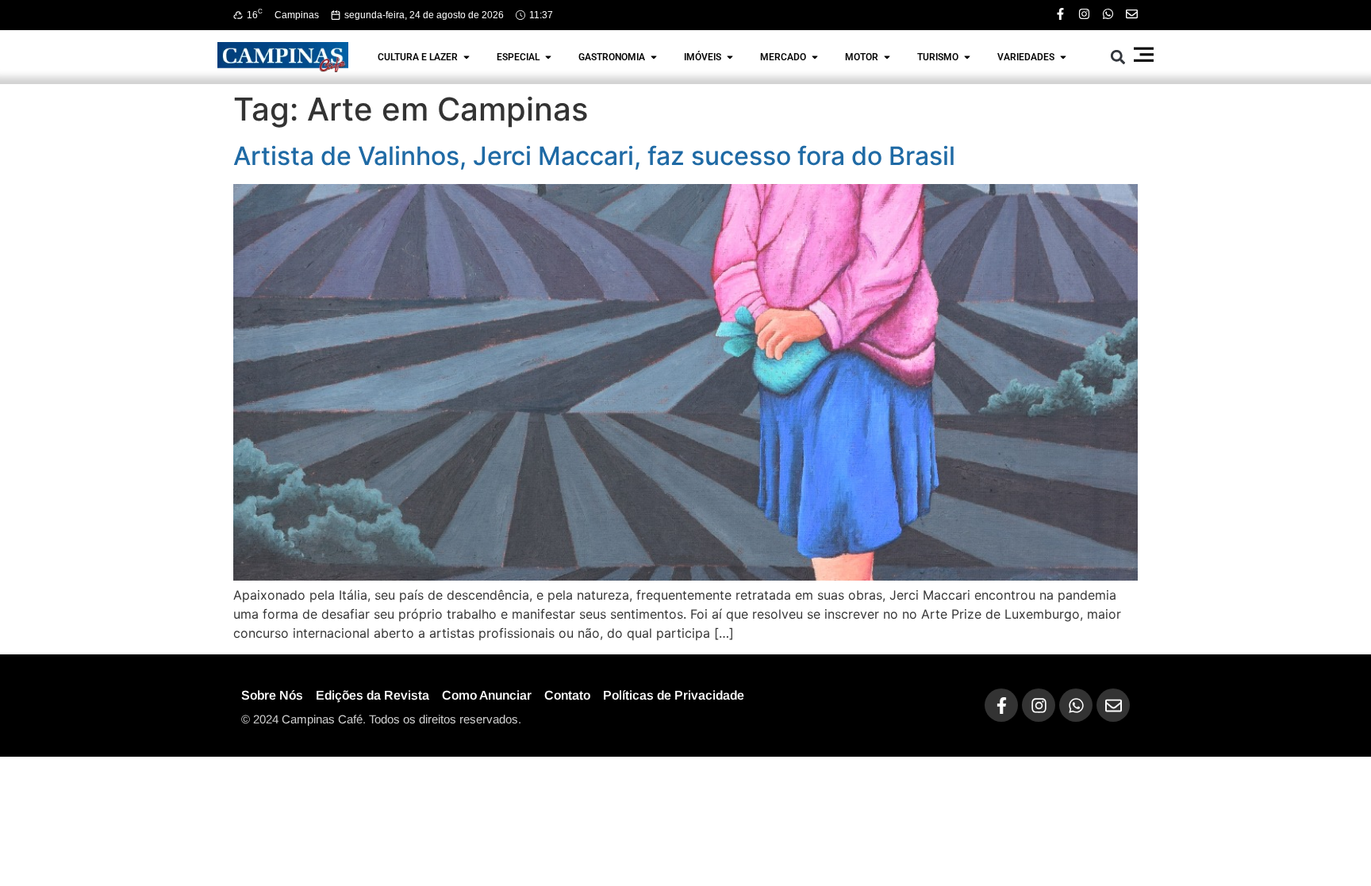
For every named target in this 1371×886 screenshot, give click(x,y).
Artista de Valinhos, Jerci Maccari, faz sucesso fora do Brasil (594, 155)
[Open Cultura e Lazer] (466, 57)
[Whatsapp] (1108, 14)
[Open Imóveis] (730, 57)
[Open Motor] (887, 57)
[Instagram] (1084, 14)
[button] (1118, 57)
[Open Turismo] (967, 57)
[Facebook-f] (1060, 14)
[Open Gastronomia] (654, 57)
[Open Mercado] (815, 57)
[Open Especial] (548, 57)
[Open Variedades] (1063, 57)
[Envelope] (1132, 14)
